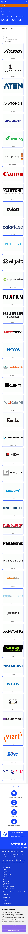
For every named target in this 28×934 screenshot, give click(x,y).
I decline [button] (14, 928)
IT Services (5, 899)
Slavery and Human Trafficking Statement (12, 878)
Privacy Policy (6, 881)
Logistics (5, 900)
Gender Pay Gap (7, 879)
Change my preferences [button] (14, 930)
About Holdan (6, 867)
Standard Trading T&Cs (8, 888)
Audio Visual (6, 906)
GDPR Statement (7, 890)
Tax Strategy (6, 876)
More (3, 8)
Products (4, 14)
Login (3, 5)
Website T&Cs (6, 883)
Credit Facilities (6, 897)
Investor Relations (7, 874)
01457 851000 (21, 847)
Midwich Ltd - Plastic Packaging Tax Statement (14, 891)
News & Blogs (5, 11)
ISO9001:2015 (6, 872)
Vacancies (5, 871)
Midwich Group (6, 869)
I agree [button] (14, 925)
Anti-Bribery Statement (8, 886)
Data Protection (6, 884)
